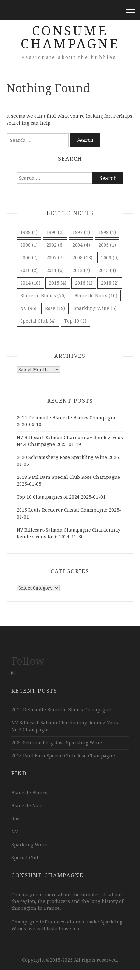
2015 (57, 283)
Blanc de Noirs (95, 295)
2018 (110, 283)
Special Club (38, 321)
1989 (29, 232)
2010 (29, 270)
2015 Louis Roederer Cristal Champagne (62, 510)
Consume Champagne (70, 37)
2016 (83, 283)
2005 (107, 245)
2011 (55, 270)
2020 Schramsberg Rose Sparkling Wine (62, 457)
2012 (81, 270)
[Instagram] (13, 673)
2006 (29, 257)
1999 (107, 232)
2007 (55, 257)
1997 (81, 232)
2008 (82, 257)
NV (28, 308)
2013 (107, 270)
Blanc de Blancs (43, 295)
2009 (110, 257)
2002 (55, 245)
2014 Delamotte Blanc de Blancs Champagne (67, 417)
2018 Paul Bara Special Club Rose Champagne (68, 477)
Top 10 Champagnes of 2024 (48, 497)
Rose (55, 308)
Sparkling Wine (95, 308)
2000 (29, 245)
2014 (30, 283)
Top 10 (75, 321)
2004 (81, 245)
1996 (55, 232)
